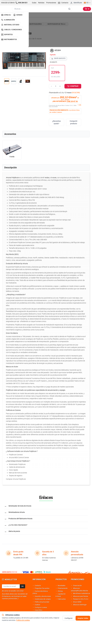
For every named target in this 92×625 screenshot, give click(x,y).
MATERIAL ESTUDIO (11, 25)
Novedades (61, 585)
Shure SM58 (77, 602)
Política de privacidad (42, 602)
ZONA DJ (7, 15)
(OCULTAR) (76, 93)
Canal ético (38, 610)
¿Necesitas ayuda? (56, 122)
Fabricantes (62, 599)
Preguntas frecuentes (42, 588)
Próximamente (63, 588)
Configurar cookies (41, 607)
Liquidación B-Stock (61, 595)
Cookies (37, 605)
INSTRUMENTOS (10, 39)
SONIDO (19, 15)
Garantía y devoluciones (43, 596)
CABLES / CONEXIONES (13, 30)
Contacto (38, 585)
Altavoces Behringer (80, 605)
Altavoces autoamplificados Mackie (79, 589)
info (79, 105)
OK (22, 586)
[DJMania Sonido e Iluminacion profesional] (79, 572)
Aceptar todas (83, 618)
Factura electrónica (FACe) (40, 592)
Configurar (69, 618)
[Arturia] (65, 50)
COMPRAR (74, 86)
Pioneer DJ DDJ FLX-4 (80, 599)
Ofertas (60, 591)
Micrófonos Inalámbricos (81, 593)
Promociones (51, 3)
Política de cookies (23, 620)
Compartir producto (73, 122)
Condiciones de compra (43, 599)
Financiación (77, 585)
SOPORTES (8, 34)
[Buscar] (69, 8)
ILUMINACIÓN (9, 20)
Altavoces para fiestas (80, 596)
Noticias (41, 3)
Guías (34, 3)
